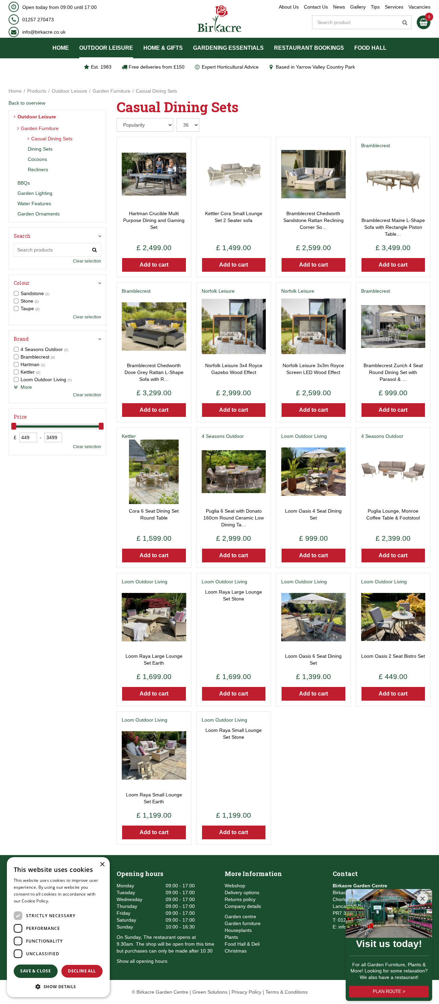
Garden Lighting (34, 193)
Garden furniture (243, 923)
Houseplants (238, 930)
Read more (61, 901)
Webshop (235, 885)
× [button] (102, 864)
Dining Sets (40, 149)
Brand (21, 339)
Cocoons (37, 159)
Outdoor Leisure (36, 116)
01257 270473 (38, 19)
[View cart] (423, 22)
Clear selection (87, 261)
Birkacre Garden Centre (360, 885)
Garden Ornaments (38, 214)
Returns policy (240, 899)
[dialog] (58, 927)
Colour (21, 283)
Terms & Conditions (286, 992)
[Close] (422, 898)
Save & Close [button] (35, 971)
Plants (231, 937)
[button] (58, 986)
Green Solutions (209, 992)
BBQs (23, 183)
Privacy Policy (246, 992)
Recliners (38, 169)
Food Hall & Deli (242, 944)
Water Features (34, 203)
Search (22, 236)
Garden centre (240, 916)
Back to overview (27, 103)
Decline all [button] (82, 971)
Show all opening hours (142, 961)
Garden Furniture (40, 128)
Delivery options (242, 892)
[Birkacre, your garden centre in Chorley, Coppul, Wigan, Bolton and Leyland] (220, 19)
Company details (243, 906)
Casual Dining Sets (51, 138)
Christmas (236, 951)
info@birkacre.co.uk (44, 32)
